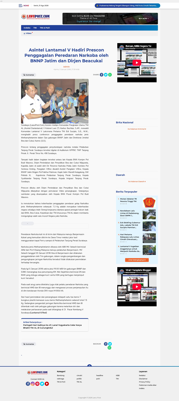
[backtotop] (89, 366)
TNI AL (79, 382)
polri (98, 379)
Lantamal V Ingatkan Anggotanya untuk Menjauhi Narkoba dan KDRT (130, 248)
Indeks (27, 28)
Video (28, 33)
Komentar (30, 75)
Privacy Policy (144, 382)
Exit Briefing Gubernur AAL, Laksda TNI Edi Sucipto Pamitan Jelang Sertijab (130, 225)
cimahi (79, 375)
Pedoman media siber (147, 385)
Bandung (60, 375)
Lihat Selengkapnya (136, 260)
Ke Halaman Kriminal (136, 129)
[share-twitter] (106, 75)
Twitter (43, 387)
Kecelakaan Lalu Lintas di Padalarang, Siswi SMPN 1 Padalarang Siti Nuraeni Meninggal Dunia (129, 213)
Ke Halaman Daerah (136, 181)
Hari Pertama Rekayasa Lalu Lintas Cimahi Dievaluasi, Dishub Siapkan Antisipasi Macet (129, 236)
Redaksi (142, 375)
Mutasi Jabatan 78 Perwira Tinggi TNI (128, 200)
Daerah (120, 175)
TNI (35, 28)
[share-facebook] (101, 75)
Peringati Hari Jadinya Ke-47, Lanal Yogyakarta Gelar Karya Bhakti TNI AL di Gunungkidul (52, 326)
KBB (118, 375)
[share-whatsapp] (110, 75)
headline (99, 375)
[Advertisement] (137, 99)
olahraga (60, 379)
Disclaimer (143, 379)
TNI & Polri (45, 28)
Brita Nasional (124, 122)
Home (26, 5)
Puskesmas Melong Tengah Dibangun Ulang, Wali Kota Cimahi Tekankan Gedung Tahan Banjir (128, 6)
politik (79, 379)
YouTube (48, 387)
